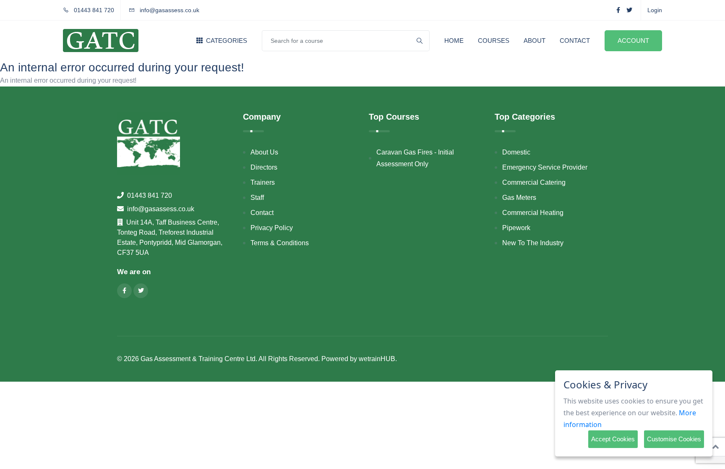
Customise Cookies (674, 439)
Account (633, 40)
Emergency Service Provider (544, 167)
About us (264, 152)
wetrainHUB (377, 358)
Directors (263, 167)
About (534, 40)
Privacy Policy (271, 227)
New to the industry (532, 242)
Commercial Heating (532, 212)
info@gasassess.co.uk (169, 10)
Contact (575, 40)
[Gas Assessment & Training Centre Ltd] (100, 40)
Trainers (262, 182)
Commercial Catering (534, 182)
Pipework (516, 227)
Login (654, 10)
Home (454, 40)
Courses (493, 40)
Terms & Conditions (279, 242)
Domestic (516, 152)
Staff (257, 197)
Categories (225, 40)
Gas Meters (519, 197)
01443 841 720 (93, 10)
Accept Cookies (613, 439)
